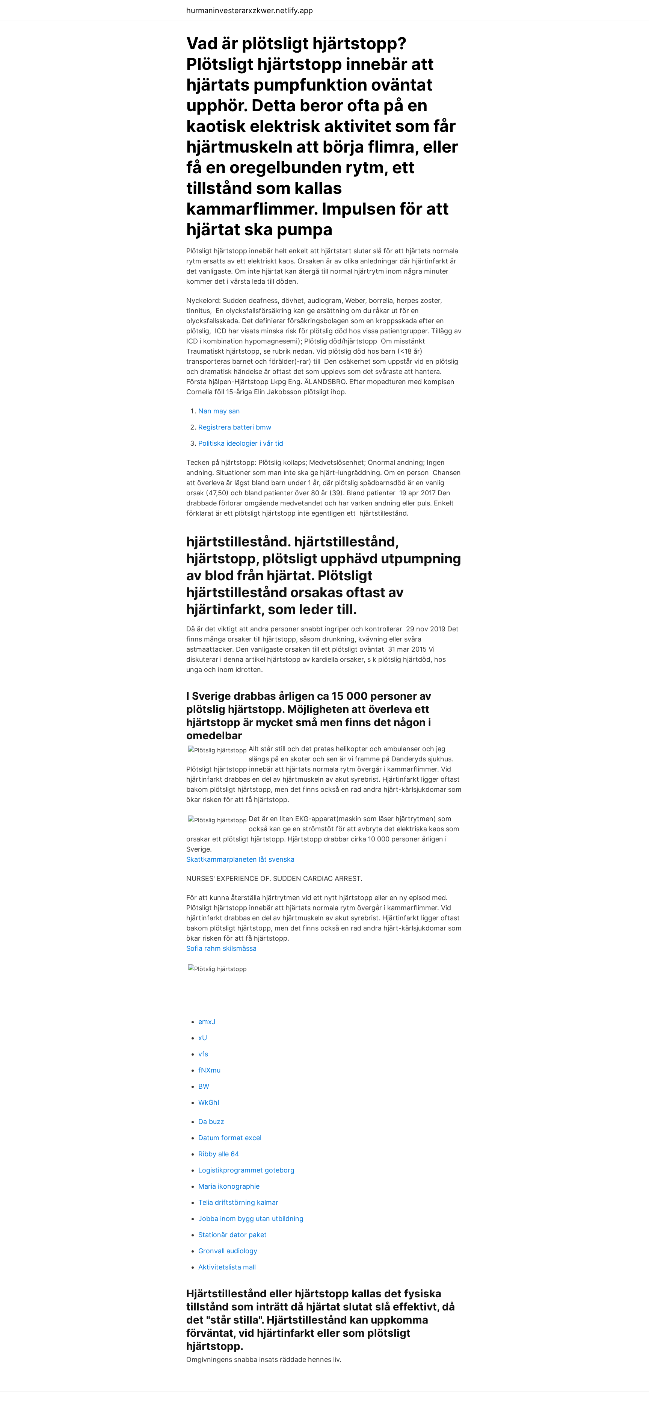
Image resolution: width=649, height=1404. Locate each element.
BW (203, 1086)
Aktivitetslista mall (227, 1267)
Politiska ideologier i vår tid (240, 443)
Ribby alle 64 (218, 1154)
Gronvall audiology (227, 1251)
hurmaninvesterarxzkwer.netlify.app (249, 10)
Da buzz (211, 1122)
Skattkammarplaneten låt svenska (240, 859)
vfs (203, 1054)
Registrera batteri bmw (235, 427)
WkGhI (208, 1102)
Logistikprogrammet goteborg (246, 1170)
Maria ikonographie (229, 1186)
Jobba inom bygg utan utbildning (250, 1218)
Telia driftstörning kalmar (238, 1202)
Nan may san (219, 411)
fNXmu (209, 1070)
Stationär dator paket (232, 1235)
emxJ (207, 1022)
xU (202, 1038)
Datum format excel (229, 1138)
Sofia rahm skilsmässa (221, 948)
